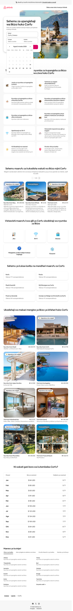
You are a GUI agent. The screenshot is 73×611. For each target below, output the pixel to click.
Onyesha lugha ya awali (49, 2)
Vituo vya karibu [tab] (8, 552)
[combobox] (22, 35)
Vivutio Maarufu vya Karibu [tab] (46, 552)
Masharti (39, 608)
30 (30, 68)
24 (9, 68)
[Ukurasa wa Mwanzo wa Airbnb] (8, 7)
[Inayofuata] (39, 178)
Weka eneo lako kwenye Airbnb (56, 7)
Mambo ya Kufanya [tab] (62, 552)
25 (13, 68)
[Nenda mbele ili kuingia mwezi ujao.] (30, 46)
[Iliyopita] (32, 178)
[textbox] (14, 41)
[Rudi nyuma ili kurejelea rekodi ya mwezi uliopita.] (9, 46)
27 (20, 68)
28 (23, 68)
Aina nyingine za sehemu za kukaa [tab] (26, 552)
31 (9, 72)
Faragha (32, 608)
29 (27, 68)
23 (30, 64)
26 (16, 68)
